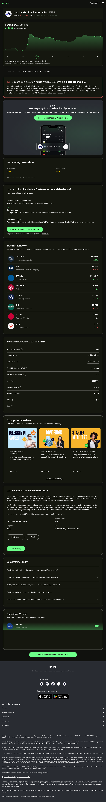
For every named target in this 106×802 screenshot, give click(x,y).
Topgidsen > (47, 71)
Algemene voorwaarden (23, 768)
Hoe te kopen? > (34, 71)
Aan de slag (16, 549)
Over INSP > (21, 71)
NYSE (32, 537)
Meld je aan (94, 3)
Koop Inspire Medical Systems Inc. (53, 118)
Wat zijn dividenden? (49, 451)
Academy (45, 234)
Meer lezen (13, 471)
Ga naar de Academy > (54, 479)
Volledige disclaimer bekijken (37, 768)
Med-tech (15, 537)
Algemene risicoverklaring (9, 777)
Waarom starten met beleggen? (85, 451)
